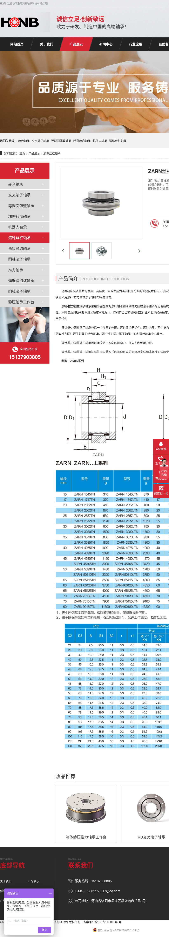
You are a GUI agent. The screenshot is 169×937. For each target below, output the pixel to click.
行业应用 (135, 44)
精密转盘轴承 (82, 141)
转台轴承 (24, 141)
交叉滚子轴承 (40, 141)
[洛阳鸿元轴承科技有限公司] (20, 22)
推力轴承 (15, 269)
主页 (22, 153)
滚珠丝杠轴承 (118, 141)
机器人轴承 (100, 141)
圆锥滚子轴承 (19, 291)
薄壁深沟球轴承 (21, 280)
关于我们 (46, 44)
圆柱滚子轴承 (19, 259)
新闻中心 (106, 44)
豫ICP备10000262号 (108, 922)
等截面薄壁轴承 (61, 141)
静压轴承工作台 (21, 301)
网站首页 (16, 44)
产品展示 (76, 44)
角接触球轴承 (19, 248)
